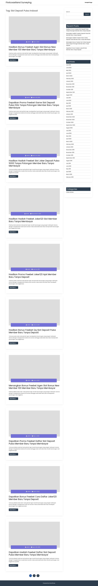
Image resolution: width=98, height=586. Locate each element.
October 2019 (69, 155)
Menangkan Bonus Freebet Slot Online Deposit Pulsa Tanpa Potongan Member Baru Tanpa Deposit (78, 43)
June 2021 (68, 100)
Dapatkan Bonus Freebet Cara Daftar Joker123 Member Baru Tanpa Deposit (33, 498)
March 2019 (69, 174)
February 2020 (70, 144)
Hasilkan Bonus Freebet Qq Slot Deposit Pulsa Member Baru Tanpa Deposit (32, 331)
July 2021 (68, 97)
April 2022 (68, 73)
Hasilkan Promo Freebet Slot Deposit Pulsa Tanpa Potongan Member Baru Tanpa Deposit (78, 29)
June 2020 (68, 133)
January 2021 (69, 114)
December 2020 (70, 117)
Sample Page (88, 2)
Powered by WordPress (49, 583)
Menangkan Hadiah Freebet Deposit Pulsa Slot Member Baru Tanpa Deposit (78, 34)
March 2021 (69, 108)
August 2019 (69, 160)
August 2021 (69, 95)
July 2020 (68, 130)
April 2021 (68, 106)
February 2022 (70, 78)
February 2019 (69, 177)
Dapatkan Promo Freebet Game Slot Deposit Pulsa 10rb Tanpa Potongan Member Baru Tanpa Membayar (34, 105)
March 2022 (69, 76)
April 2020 (68, 139)
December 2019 (70, 149)
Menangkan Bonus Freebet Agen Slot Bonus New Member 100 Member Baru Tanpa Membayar (34, 387)
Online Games (70, 192)
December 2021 (70, 84)
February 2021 (69, 111)
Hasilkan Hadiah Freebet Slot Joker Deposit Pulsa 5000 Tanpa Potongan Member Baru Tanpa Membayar (34, 163)
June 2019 (68, 166)
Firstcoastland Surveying (18, 2)
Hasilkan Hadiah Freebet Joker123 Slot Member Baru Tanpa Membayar (33, 220)
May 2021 (68, 103)
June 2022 (68, 67)
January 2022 (69, 81)
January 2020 (69, 147)
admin (29, 42)
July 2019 (68, 163)
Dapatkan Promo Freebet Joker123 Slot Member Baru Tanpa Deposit (76, 48)
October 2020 (69, 122)
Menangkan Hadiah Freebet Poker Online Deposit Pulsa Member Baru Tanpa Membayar (78, 38)
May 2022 (68, 70)
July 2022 (68, 65)
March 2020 (69, 141)
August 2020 (69, 128)
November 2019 (70, 152)
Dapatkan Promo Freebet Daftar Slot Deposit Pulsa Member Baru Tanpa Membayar (32, 442)
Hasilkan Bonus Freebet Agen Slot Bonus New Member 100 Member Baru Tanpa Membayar (32, 48)
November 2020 (70, 119)
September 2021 (70, 92)
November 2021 (70, 87)
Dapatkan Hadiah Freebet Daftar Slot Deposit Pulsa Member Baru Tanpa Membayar (32, 553)
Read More (12, 60)
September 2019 (70, 158)
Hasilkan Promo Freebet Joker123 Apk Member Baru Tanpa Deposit (32, 275)
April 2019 (68, 171)
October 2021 (69, 89)
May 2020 (68, 136)
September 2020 (70, 125)
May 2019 (68, 169)
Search (68, 12)
